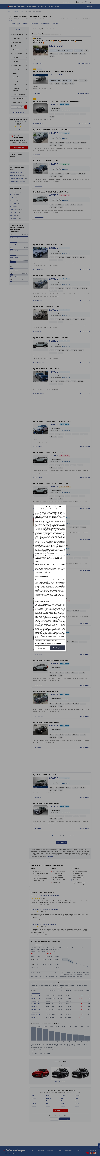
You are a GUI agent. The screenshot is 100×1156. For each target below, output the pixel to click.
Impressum (50, 643)
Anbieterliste (57, 643)
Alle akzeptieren (57, 648)
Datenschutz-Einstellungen (42, 648)
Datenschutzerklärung (40, 643)
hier (60, 538)
